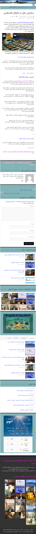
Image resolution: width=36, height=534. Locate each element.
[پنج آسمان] (18, 2)
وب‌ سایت (31, 237)
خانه (33, 7)
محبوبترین (24, 338)
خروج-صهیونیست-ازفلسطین (24, 162)
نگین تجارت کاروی (17, 530)
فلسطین (32, 164)
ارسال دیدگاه (29, 18)
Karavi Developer (7, 530)
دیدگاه (32, 206)
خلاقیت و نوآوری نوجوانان (17, 262)
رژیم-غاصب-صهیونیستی (9, 162)
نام (32, 224)
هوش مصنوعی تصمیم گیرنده (16, 349)
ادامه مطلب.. (29, 148)
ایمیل (32, 230)
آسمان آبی (29, 16)
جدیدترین (31, 338)
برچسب (9, 338)
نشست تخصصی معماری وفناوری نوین (14, 255)
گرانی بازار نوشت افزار (26, 189)
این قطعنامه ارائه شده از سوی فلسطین (24, 81)
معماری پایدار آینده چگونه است (16, 342)
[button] (9, 431)
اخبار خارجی (28, 7)
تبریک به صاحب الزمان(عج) (12, 192)
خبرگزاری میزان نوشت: (28, 73)
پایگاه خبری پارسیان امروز (17, 278)
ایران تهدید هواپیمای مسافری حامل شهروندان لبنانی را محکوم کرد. (18, 152)
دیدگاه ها (16, 338)
